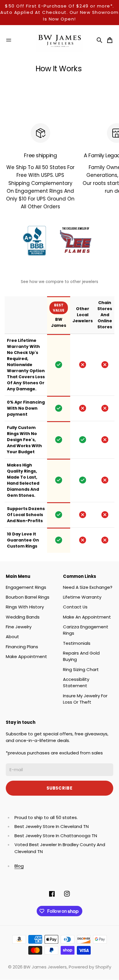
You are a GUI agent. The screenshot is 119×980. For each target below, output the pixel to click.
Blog (19, 866)
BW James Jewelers (45, 967)
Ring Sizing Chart (81, 669)
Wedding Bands (23, 617)
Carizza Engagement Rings (85, 630)
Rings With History (25, 607)
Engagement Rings (26, 587)
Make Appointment (26, 656)
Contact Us (75, 607)
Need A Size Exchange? (87, 587)
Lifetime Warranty (82, 597)
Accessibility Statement (76, 682)
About (12, 637)
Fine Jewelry (18, 627)
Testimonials (76, 643)
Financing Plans (22, 647)
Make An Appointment (87, 617)
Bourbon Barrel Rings (27, 597)
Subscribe (59, 788)
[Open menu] (9, 40)
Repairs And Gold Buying (81, 656)
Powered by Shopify (90, 967)
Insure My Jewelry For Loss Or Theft (85, 699)
